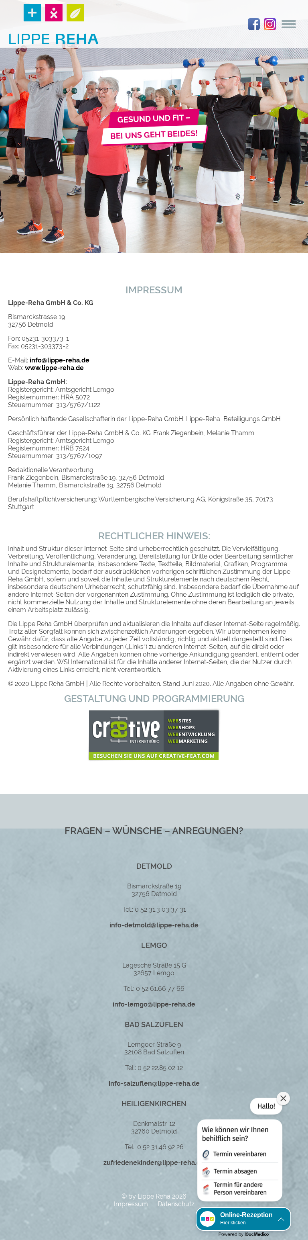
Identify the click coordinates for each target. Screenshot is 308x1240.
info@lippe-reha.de (59, 360)
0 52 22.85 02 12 (160, 1068)
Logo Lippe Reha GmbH (53, 24)
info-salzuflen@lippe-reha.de (154, 1083)
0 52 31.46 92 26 (160, 1147)
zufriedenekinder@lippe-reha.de (154, 1162)
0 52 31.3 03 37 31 (160, 909)
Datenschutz (176, 1204)
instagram (270, 24)
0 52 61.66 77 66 (160, 988)
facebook (254, 24)
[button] (239, 1151)
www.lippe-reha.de (54, 368)
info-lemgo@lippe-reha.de (154, 1004)
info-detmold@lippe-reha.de (154, 925)
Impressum (131, 1204)
